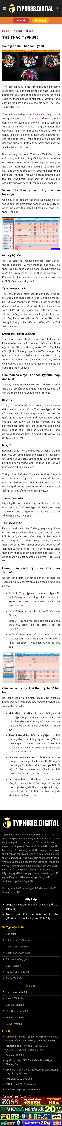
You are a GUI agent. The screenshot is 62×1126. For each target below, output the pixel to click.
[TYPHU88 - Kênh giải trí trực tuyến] (31, 8)
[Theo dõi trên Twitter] (5, 1097)
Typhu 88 (38, 114)
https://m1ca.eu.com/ (28, 1089)
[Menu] (4, 8)
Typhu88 (7, 834)
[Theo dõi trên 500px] (22, 1097)
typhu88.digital (17, 597)
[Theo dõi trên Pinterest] (11, 1097)
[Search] (58, 8)
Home (5, 30)
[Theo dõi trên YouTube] (16, 1097)
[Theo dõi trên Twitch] (28, 1097)
